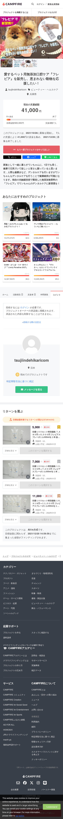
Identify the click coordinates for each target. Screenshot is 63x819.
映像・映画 (36, 593)
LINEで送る (52, 157)
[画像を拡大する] (28, 442)
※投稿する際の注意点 (31, 322)
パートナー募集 (48, 789)
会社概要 (15, 789)
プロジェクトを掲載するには (15, 12)
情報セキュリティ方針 (41, 741)
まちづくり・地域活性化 (42, 573)
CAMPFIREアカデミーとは (15, 655)
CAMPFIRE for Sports (12, 714)
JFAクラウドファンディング (15, 734)
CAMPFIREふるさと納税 (14, 719)
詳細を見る (9, 450)
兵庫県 (33, 94)
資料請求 (7, 637)
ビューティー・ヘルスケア (44, 89)
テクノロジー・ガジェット (14, 573)
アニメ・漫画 (9, 588)
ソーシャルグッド (11, 613)
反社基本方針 (37, 746)
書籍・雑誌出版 (38, 598)
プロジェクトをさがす (21, 556)
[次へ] (59, 37)
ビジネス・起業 (10, 603)
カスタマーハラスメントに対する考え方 (45, 753)
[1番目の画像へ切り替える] (6, 63)
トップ (5, 556)
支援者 (31, 294)
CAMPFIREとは (38, 689)
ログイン (40, 4)
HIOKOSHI (7, 729)
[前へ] (3, 37)
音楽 (33, 578)
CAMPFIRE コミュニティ (14, 694)
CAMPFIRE (8, 689)
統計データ (36, 670)
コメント (57, 294)
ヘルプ (34, 704)
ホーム (5, 294)
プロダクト (8, 578)
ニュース (35, 699)
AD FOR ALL (9, 724)
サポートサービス (39, 660)
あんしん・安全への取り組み (44, 694)
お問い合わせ (37, 709)
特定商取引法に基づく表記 (20, 381)
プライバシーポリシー (41, 731)
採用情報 (31, 789)
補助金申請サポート (12, 744)
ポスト (14, 157)
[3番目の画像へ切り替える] (31, 63)
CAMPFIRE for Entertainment (16, 709)
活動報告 (18, 294)
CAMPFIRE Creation (12, 699)
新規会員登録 (53, 4)
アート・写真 (9, 608)
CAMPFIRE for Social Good (15, 704)
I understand (51, 806)
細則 (33, 726)
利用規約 (35, 721)
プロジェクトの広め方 (13, 670)
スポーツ (35, 588)
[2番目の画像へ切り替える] (19, 63)
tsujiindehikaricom (17, 89)
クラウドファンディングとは (15, 660)
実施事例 (35, 665)
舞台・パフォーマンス (41, 608)
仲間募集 (44, 294)
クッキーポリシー (39, 759)
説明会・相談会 (38, 655)
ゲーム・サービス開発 (13, 598)
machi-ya (7, 739)
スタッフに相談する (40, 632)
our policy (20, 815)
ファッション (9, 593)
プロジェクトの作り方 (13, 665)
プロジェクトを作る (12, 632)
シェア (33, 157)
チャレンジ (36, 583)
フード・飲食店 (10, 583)
